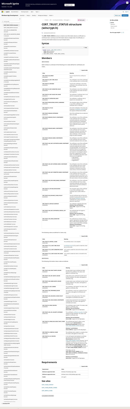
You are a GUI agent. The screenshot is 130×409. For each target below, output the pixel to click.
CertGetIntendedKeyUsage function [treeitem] (12, 276)
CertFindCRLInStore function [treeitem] (10, 216)
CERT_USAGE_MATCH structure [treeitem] (11, 27)
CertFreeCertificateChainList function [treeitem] (10, 240)
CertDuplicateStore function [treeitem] (10, 170)
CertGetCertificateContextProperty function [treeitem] (11, 258)
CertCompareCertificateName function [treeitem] (10, 111)
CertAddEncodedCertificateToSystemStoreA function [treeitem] (11, 64)
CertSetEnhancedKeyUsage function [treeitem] (10, 396)
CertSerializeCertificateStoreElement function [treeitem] (12, 367)
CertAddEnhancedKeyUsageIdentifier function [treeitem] (12, 81)
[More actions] (87, 20)
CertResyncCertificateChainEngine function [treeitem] (11, 352)
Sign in (126, 11)
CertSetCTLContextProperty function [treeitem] (10, 391)
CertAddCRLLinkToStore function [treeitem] (11, 50)
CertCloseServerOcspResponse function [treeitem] (11, 102)
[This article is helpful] (122, 32)
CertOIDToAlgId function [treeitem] (9, 319)
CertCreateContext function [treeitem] (10, 132)
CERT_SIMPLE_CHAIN (47, 390)
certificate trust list (69, 245)
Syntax (112, 22)
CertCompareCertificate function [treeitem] (11, 108)
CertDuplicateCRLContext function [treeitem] (11, 165)
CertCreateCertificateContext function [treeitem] (10, 128)
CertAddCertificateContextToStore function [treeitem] (11, 39)
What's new (117, 15)
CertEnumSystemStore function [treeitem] (11, 200)
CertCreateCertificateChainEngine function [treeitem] (11, 124)
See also (112, 28)
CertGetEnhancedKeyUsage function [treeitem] (10, 273)
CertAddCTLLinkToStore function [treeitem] (11, 57)
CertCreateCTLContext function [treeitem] (11, 137)
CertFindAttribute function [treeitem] (10, 207)
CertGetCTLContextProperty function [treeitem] (10, 269)
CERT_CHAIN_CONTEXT (47, 384)
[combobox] (11, 22)
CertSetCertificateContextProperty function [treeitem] (11, 383)
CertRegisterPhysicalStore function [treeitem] (12, 338)
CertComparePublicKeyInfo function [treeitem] (10, 118)
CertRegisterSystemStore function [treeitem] (11, 341)
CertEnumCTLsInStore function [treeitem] (11, 191)
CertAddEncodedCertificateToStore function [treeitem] (11, 60)
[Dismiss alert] (127, 3)
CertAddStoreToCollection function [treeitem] (11, 96)
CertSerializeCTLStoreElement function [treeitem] (10, 375)
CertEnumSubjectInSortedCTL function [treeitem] (10, 197)
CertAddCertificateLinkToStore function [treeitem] (10, 43)
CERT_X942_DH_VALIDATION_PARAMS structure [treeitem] (12, 35)
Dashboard (125, 15)
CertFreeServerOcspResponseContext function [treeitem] (12, 252)
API (50, 20)
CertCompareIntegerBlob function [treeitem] (11, 114)
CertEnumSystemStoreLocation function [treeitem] (11, 203)
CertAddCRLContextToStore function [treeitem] (10, 47)
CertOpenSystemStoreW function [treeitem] (11, 331)
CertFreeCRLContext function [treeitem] (10, 246)
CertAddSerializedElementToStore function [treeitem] (11, 93)
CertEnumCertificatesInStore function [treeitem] (10, 177)
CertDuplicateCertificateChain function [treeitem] (10, 157)
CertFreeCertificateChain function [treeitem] (11, 233)
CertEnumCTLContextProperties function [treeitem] (11, 188)
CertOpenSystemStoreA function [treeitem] (11, 328)
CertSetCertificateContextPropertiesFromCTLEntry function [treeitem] (12, 379)
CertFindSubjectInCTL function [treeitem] (11, 226)
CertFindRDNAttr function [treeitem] (9, 224)
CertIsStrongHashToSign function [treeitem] (11, 308)
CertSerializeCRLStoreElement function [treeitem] (10, 371)
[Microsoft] (2, 12)
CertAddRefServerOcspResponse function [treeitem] (11, 85)
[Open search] (123, 12)
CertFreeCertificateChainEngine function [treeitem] (11, 236)
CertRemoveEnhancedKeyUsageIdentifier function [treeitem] (12, 344)
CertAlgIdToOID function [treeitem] (9, 99)
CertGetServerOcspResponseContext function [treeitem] (12, 291)
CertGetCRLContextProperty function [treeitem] (10, 262)
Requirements (114, 26)
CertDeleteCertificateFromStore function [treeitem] (11, 148)
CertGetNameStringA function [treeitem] (10, 283)
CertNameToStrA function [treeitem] (9, 314)
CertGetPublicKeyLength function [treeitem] (11, 288)
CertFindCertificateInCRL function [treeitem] (11, 209)
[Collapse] (20, 19)
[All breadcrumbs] (43, 20)
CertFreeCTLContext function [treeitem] (10, 248)
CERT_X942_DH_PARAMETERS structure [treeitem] (10, 30)
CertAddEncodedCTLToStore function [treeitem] (10, 76)
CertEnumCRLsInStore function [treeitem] (11, 184)
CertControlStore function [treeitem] (9, 121)
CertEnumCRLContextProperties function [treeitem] (11, 181)
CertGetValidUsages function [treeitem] (10, 301)
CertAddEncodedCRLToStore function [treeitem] (10, 72)
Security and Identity (57, 20)
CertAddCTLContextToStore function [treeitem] (10, 53)
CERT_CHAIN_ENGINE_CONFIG (72, 325)
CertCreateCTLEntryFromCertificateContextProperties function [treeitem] (12, 140)
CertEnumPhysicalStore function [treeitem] (11, 193)
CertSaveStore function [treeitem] (9, 359)
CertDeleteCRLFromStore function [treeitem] (11, 151)
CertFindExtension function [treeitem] (10, 221)
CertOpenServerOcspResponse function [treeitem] (11, 322)
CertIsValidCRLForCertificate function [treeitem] (10, 311)
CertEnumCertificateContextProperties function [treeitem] (12, 173)
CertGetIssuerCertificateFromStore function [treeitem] (11, 280)
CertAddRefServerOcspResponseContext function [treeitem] (12, 89)
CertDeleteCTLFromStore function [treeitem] (11, 154)
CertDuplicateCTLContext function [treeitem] (11, 167)
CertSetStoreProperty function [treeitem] (10, 399)
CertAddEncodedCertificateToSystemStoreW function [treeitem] (11, 68)
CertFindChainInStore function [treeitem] (11, 214)
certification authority (80, 109)
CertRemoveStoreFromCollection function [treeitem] (11, 348)
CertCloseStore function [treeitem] (9, 105)
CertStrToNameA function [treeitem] (9, 401)
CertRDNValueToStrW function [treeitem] (10, 336)
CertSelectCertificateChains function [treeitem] (10, 363)
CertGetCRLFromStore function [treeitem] (11, 266)
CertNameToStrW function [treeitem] (10, 317)
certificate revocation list (78, 312)
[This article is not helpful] (123, 32)
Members (113, 24)
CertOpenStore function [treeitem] (9, 326)
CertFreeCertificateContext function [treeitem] (12, 244)
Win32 (46, 20)
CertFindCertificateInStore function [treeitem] (12, 211)
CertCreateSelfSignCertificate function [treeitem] (10, 144)
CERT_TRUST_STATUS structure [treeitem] (11, 25)
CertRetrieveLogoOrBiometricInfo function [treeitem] (11, 356)
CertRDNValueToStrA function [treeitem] (10, 333)
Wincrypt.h (66, 20)
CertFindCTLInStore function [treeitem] (10, 219)
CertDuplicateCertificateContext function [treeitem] (11, 161)
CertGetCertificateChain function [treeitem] (11, 255)
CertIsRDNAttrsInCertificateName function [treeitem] (11, 304)
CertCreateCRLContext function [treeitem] (11, 134)
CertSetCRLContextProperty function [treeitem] (10, 387)
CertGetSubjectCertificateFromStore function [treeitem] (12, 298)
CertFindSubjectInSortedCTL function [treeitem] (10, 229)
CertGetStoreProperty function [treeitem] (11, 295)
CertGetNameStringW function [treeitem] (11, 285)
